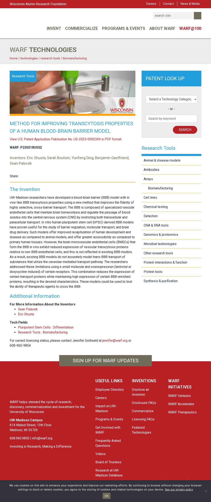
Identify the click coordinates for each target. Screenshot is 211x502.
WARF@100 (190, 28)
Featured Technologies (141, 430)
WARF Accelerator (181, 404)
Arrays (148, 179)
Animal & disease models (162, 160)
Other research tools (158, 253)
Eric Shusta (26, 314)
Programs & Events (123, 28)
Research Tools (51, 58)
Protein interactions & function (165, 262)
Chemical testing (156, 207)
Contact (168, 4)
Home (14, 58)
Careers (151, 4)
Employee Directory (109, 390)
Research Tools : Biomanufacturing (43, 332)
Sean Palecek (28, 309)
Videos (100, 454)
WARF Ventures (179, 396)
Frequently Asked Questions (108, 443)
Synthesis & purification (161, 281)
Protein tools (153, 272)
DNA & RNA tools (156, 225)
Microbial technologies (160, 244)
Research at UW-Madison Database (109, 472)
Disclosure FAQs (144, 403)
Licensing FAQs (143, 419)
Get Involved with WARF (107, 430)
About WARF (162, 28)
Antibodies (151, 170)
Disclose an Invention (140, 392)
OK (107, 495)
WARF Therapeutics (182, 412)
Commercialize (81, 28)
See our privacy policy (179, 489)
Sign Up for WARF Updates (105, 361)
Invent (54, 28)
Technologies (29, 58)
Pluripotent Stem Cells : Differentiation (46, 327)
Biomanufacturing (75, 58)
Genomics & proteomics (161, 235)
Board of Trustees (108, 462)
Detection (151, 216)
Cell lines (150, 197)
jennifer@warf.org (115, 340)
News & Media (190, 4)
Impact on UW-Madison (106, 408)
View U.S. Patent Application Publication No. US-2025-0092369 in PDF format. (66, 139)
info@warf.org (42, 438)
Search (185, 130)
